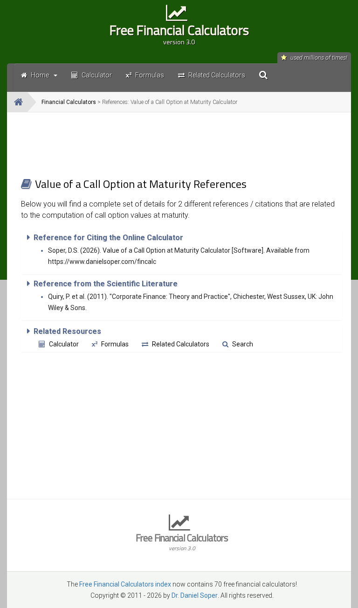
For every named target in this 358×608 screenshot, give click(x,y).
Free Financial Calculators (179, 33)
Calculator (64, 344)
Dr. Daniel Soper (195, 595)
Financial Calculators (68, 102)
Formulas (115, 344)
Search (242, 344)
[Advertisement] (182, 144)
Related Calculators (180, 344)
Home (40, 75)
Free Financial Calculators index (125, 584)
